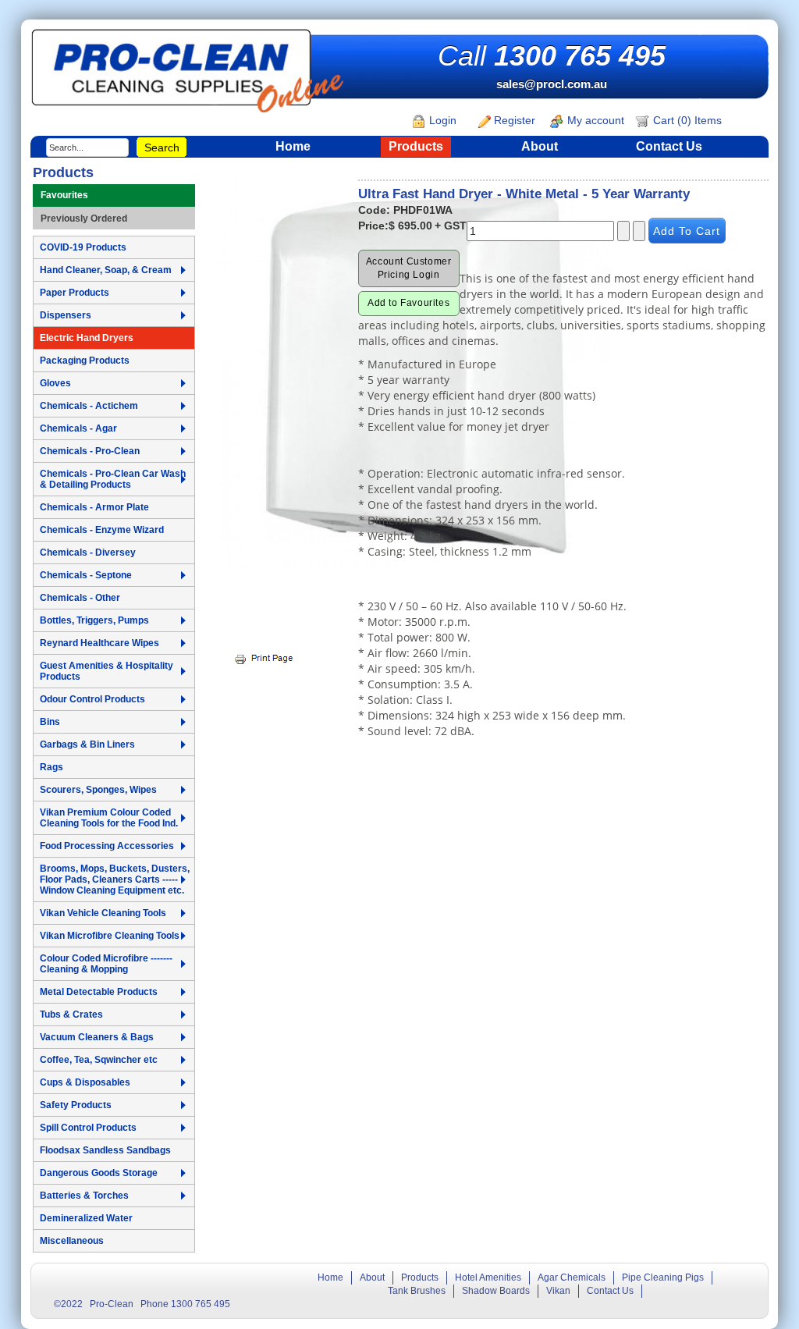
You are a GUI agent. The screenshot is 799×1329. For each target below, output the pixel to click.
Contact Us (669, 146)
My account (594, 120)
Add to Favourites (408, 302)
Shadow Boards (496, 1290)
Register (513, 120)
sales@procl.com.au (551, 84)
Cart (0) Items (686, 120)
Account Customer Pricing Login (409, 268)
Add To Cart (686, 231)
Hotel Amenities (488, 1277)
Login (441, 120)
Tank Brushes (417, 1290)
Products (416, 146)
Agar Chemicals (571, 1277)
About (539, 146)
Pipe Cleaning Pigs (663, 1277)
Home (293, 146)
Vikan (558, 1290)
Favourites (64, 195)
